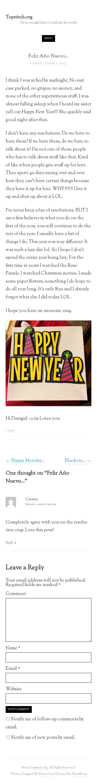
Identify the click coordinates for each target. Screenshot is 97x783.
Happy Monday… (25, 460)
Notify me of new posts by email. (43, 737)
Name (13, 648)
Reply (9, 543)
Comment (16, 594)
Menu (48, 38)
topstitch (36, 63)
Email (13, 668)
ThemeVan (45, 774)
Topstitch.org (19, 17)
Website (14, 689)
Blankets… (78, 460)
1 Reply (10, 430)
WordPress (79, 774)
